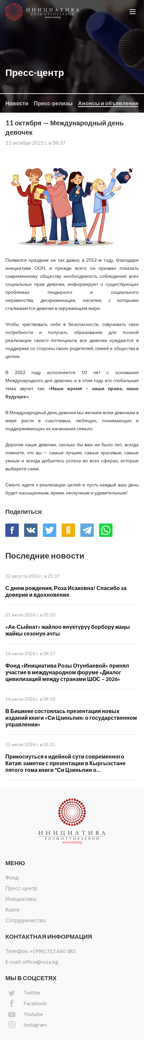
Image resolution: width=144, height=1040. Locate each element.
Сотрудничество (25, 920)
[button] (133, 12)
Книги (12, 909)
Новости (16, 103)
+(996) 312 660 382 (53, 951)
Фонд (11, 877)
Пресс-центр (21, 888)
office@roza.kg (40, 961)
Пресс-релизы (53, 103)
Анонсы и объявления (108, 103)
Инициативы (21, 899)
